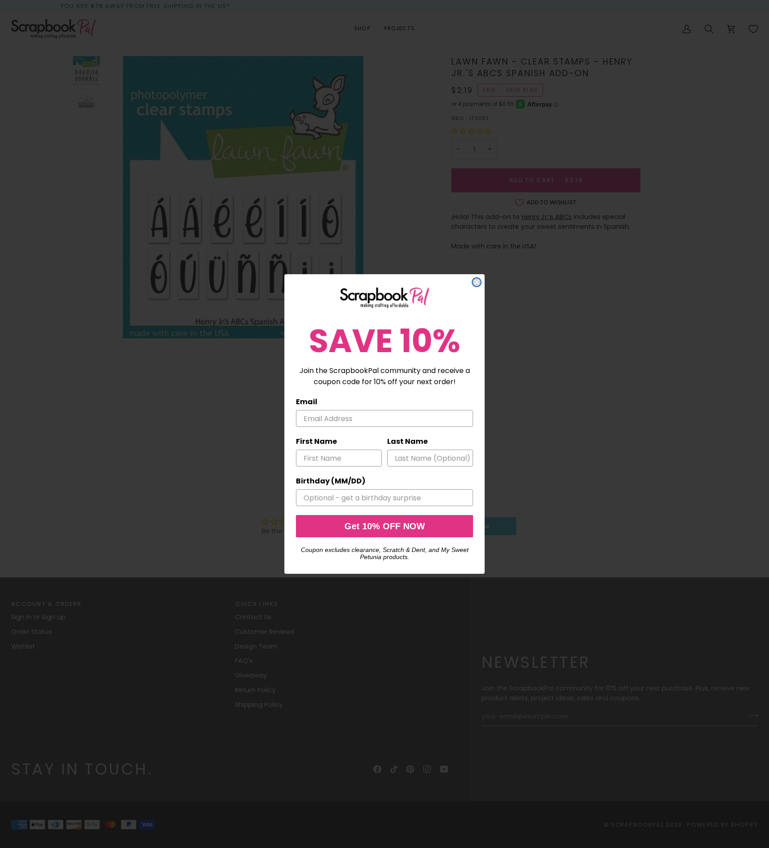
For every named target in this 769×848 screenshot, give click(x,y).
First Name (316, 441)
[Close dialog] (476, 282)
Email (306, 402)
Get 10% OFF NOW (384, 526)
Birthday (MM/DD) (330, 481)
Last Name (407, 441)
